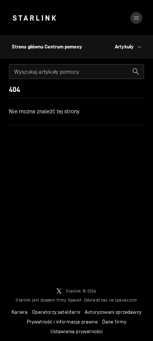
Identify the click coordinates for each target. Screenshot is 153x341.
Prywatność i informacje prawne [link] (62, 322)
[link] (34, 18)
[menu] (136, 18)
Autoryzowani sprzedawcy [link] (113, 312)
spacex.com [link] (126, 299)
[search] (135, 71)
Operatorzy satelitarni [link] (56, 312)
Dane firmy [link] (114, 322)
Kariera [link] (19, 312)
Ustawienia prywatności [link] (77, 331)
